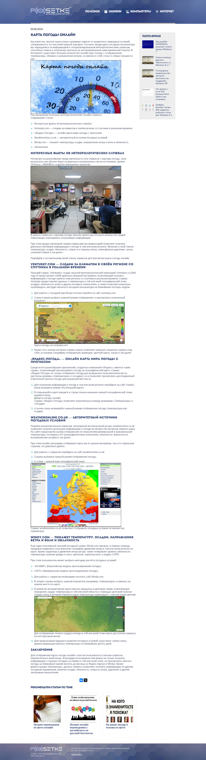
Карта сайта (76, 754)
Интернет (167, 11)
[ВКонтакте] (81, 680)
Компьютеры (140, 11)
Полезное (92, 11)
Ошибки (115, 11)
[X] (85, 680)
